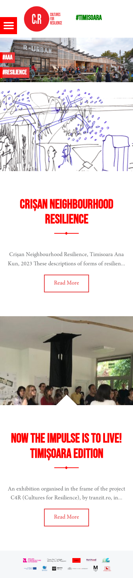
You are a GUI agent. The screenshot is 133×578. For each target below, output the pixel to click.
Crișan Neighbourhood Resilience (66, 212)
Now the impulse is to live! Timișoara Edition (66, 446)
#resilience (14, 72)
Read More (66, 283)
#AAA (7, 57)
